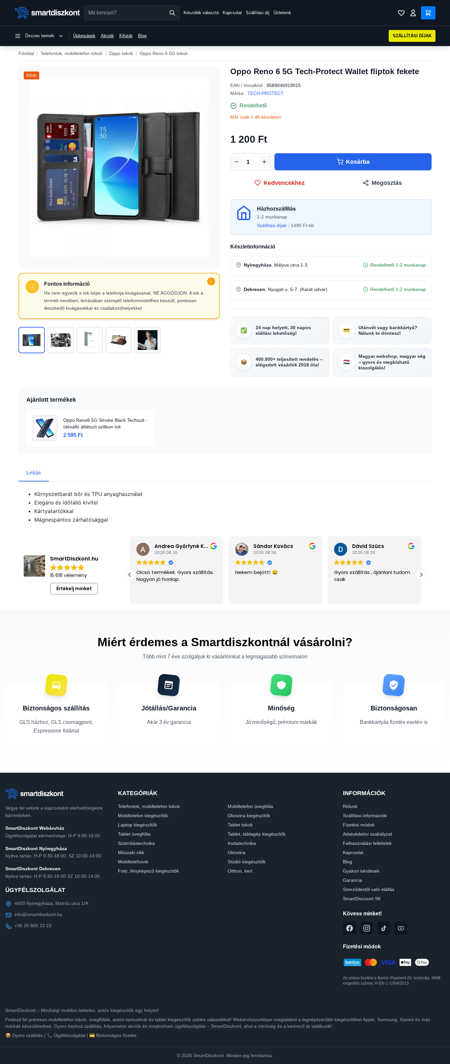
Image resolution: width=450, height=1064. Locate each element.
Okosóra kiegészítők (249, 815)
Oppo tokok (121, 53)
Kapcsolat (232, 12)
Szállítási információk (365, 815)
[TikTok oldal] (383, 928)
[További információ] (211, 281)
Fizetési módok (359, 824)
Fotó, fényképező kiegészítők (148, 871)
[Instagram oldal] (366, 928)
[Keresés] (172, 13)
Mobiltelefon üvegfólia (250, 806)
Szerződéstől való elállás (368, 889)
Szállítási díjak (272, 225)
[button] (421, 575)
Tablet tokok (240, 824)
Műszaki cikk (131, 852)
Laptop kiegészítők (137, 824)
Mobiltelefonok (133, 861)
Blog (142, 35)
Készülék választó (201, 12)
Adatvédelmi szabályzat (367, 834)
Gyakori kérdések (361, 871)
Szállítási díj (257, 12)
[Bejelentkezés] (413, 13)
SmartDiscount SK (362, 898)
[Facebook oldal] (349, 928)
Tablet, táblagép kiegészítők (257, 834)
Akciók (107, 35)
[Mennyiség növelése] (264, 162)
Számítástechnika (136, 843)
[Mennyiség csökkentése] (236, 162)
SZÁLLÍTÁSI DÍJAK (412, 35)
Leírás (33, 472)
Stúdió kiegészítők (247, 861)
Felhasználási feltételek (367, 843)
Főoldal (26, 53)
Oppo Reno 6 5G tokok (164, 53)
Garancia (352, 880)
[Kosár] (428, 12)
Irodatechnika (242, 843)
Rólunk (350, 806)
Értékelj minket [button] (74, 588)
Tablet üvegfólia (134, 834)
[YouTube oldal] (401, 928)
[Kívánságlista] (401, 13)
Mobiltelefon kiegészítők (143, 815)
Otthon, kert (240, 871)
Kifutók (126, 35)
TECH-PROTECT (265, 93)
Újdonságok (84, 35)
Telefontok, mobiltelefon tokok (71, 53)
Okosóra (236, 852)
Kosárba (358, 161)
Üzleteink (282, 12)
